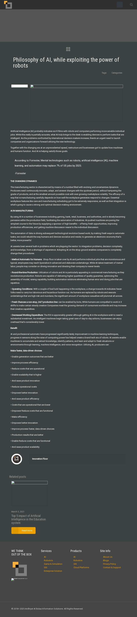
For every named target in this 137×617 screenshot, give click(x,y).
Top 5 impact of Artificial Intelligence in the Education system (28, 519)
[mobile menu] (120, 5)
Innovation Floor (40, 459)
